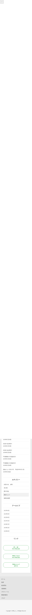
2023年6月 (6, 514)
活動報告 (3, 588)
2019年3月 (6, 527)
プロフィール (5, 591)
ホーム (3, 579)
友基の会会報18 (7, 450)
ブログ (3, 598)
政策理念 (3, 585)
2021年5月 (6, 520)
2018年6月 (6, 531)
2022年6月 (6, 517)
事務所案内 (4, 595)
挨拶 (2, 582)
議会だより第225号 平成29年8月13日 (13, 469)
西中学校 (6, 491)
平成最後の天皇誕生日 (9, 456)
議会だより (7, 494)
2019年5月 (6, 524)
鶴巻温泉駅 (7, 498)
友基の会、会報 (8, 484)
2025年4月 (6, 510)
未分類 (6, 488)
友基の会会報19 (7, 443)
